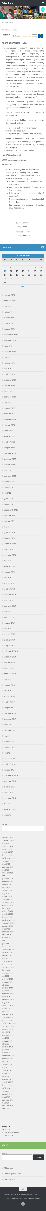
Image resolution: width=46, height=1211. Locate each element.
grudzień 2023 (9, 414)
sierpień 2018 (9, 662)
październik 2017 (11, 713)
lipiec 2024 (8, 391)
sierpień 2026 (9, 295)
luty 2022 (7, 493)
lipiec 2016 (8, 792)
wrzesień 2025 (10, 340)
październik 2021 (11, 510)
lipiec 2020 (8, 549)
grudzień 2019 (9, 589)
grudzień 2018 (9, 640)
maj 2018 (7, 679)
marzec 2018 (9, 685)
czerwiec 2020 (10, 555)
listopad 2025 (9, 329)
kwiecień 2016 (9, 809)
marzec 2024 (9, 408)
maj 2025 (7, 357)
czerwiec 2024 (10, 397)
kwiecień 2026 (9, 312)
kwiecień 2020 (9, 566)
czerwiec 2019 (10, 606)
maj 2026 (7, 306)
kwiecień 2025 (9, 363)
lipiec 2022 (8, 470)
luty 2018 (7, 691)
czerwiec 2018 (10, 674)
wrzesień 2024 (10, 380)
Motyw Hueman (34, 1198)
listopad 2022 (9, 448)
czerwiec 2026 (10, 301)
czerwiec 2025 (10, 352)
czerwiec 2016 (10, 798)
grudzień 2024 (9, 374)
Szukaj (4, 824)
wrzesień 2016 (10, 781)
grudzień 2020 (9, 532)
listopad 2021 (9, 504)
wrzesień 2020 (10, 544)
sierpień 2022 (9, 465)
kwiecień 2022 (9, 482)
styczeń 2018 (9, 696)
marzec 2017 (9, 747)
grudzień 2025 (9, 323)
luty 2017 (7, 753)
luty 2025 (7, 369)
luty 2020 (7, 578)
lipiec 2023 (8, 431)
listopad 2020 (9, 538)
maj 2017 (7, 736)
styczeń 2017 (9, 758)
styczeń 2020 (9, 583)
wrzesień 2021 (10, 515)
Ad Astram (7, 3)
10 (5, 271)
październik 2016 (11, 775)
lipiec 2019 (8, 600)
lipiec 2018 (8, 668)
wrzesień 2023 (10, 419)
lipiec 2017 (8, 725)
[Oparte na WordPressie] (14, 1198)
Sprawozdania (7, 1135)
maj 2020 (7, 561)
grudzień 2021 (9, 498)
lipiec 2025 (8, 346)
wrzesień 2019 (10, 595)
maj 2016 (7, 804)
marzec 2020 (9, 572)
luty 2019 (7, 628)
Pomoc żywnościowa (10, 1132)
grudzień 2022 (9, 442)
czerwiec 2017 (10, 730)
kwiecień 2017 (9, 742)
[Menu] (43, 3)
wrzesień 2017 (10, 719)
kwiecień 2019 (9, 617)
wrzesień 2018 (10, 657)
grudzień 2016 (9, 764)
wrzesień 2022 (10, 459)
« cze (22, 286)
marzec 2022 (9, 487)
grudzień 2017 (9, 702)
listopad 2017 (9, 708)
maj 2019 (7, 612)
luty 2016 (7, 815)
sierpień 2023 (9, 425)
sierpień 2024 (9, 385)
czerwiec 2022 (10, 476)
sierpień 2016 (9, 787)
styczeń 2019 (9, 634)
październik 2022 (11, 453)
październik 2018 (11, 651)
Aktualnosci (8, 22)
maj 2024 (7, 402)
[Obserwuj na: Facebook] (42, 247)
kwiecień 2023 (9, 436)
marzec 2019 (9, 623)
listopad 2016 (9, 770)
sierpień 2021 (9, 521)
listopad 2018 (9, 645)
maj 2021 (7, 527)
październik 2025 (11, 335)
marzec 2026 (9, 318)
